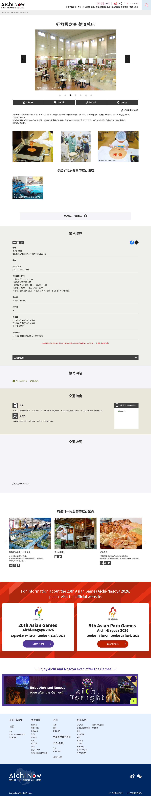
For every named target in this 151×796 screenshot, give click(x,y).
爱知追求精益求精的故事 (17, 734)
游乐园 (33, 747)
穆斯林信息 (80, 747)
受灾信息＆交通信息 (83, 728)
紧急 (78, 731)
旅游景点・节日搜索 (73, 215)
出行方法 (80, 725)
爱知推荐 (34, 725)
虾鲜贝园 (103, 552)
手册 (78, 737)
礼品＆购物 (56, 751)
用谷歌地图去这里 (131, 110)
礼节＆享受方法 (82, 750)
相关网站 (92, 101)
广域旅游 (95, 728)
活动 (93, 7)
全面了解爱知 (71, 7)
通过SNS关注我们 (98, 725)
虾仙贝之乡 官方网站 (27, 381)
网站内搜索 (10, 13)
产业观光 (34, 737)
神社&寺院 (34, 731)
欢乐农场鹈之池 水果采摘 (19, 552)
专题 (79, 7)
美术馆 (33, 734)
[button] (22, 63)
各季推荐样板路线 (103, 7)
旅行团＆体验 (35, 750)
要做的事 (86, 7)
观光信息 (80, 740)
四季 (54, 728)
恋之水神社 (59, 552)
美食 (54, 748)
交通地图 (123, 101)
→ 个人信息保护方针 (115, 793)
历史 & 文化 (35, 728)
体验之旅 (34, 743)
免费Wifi (79, 743)
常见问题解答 (81, 753)
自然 (32, 740)
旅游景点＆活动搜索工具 (39, 753)
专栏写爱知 (12, 737)
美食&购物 (115, 7)
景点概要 (29, 101)
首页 (3, 13)
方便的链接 (80, 734)
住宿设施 (124, 7)
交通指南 (60, 101)
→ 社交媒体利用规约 (134, 793)
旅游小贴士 (133, 7)
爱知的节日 (56, 731)
